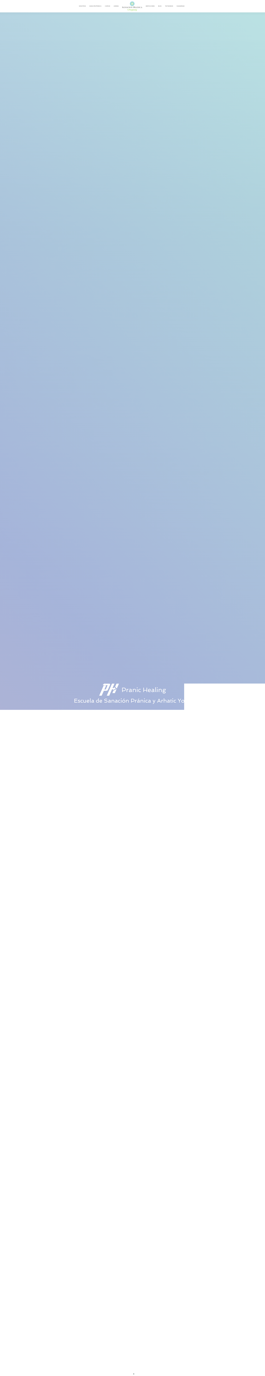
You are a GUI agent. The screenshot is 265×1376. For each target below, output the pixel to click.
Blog (159, 6)
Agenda (116, 6)
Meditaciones (150, 6)
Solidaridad (180, 6)
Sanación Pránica (95, 6)
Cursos (107, 6)
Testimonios (169, 6)
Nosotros (82, 6)
